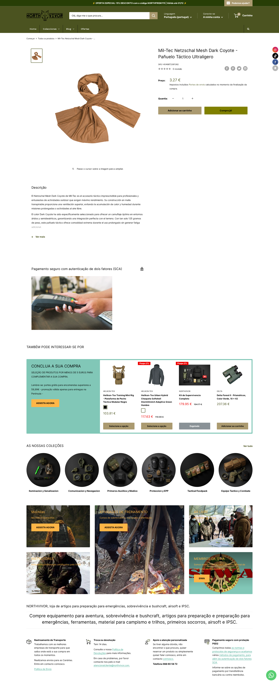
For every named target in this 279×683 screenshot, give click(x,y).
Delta (219, 391)
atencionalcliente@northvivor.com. (112, 665)
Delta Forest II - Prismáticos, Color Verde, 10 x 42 (231, 397)
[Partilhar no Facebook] (227, 68)
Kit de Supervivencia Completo (190, 397)
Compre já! (226, 110)
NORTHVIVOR (184, 391)
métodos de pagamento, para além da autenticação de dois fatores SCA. (232, 659)
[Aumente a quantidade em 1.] (192, 98)
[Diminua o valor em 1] (173, 98)
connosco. (168, 658)
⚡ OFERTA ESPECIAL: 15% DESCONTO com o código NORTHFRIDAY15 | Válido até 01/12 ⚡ (139, 3)
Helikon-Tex (109, 391)
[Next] (251, 396)
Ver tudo (248, 446)
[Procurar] (154, 15)
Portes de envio (197, 84)
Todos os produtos (46, 38)
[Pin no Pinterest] (233, 68)
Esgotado (194, 426)
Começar (30, 38)
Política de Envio (43, 669)
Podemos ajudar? (241, 3)
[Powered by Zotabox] (275, 68)
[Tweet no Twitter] (239, 68)
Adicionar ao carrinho (180, 110)
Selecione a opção (118, 426)
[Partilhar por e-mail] (245, 68)
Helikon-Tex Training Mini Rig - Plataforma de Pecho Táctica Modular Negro (118, 398)
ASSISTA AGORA (45, 403)
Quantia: (163, 98)
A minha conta (211, 17)
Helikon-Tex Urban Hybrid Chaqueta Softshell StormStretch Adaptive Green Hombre (156, 400)
